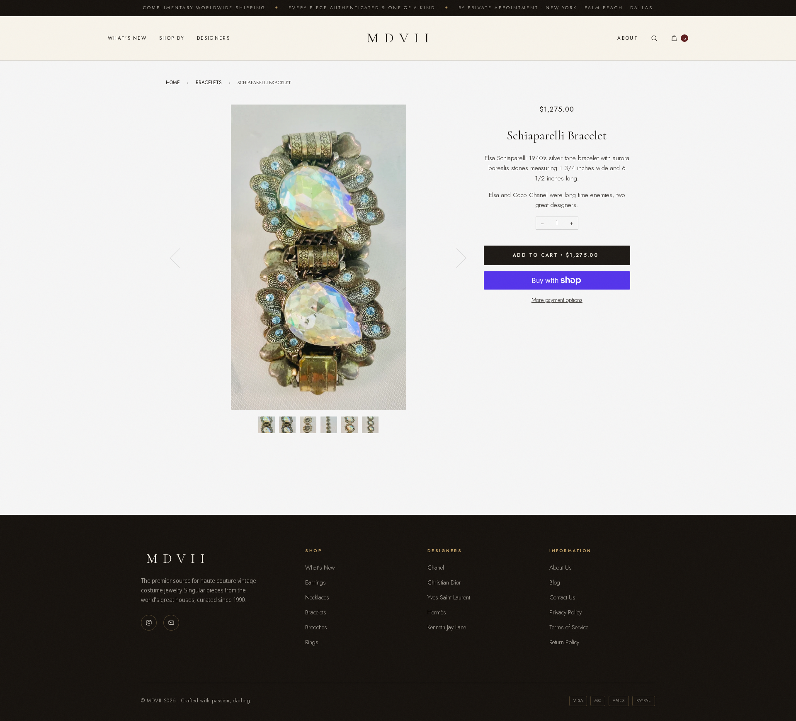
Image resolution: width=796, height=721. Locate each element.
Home (173, 82)
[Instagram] (149, 623)
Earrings (315, 582)
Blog (554, 582)
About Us (560, 567)
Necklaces (317, 597)
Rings (311, 642)
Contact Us (562, 597)
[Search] (654, 38)
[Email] (171, 623)
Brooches (316, 627)
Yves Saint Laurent (448, 597)
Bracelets (209, 82)
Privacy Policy (565, 612)
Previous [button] (180, 257)
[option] (318, 257)
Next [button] (456, 257)
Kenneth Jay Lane (446, 627)
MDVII (401, 37)
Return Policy (564, 642)
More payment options (556, 300)
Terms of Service (568, 627)
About (627, 38)
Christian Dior (444, 582)
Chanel (435, 567)
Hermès (436, 612)
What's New (127, 38)
